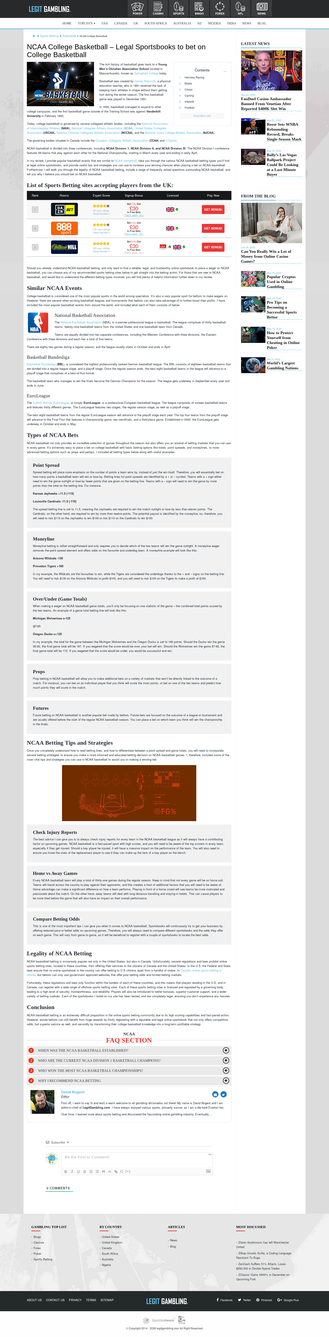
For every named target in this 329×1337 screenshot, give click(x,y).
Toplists (85, 23)
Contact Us (55, 1300)
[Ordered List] (91, 1171)
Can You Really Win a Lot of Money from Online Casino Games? (266, 256)
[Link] (116, 1171)
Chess (188, 89)
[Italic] (72, 1171)
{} (121, 1171)
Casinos (39, 1242)
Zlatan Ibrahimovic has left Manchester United (262, 1244)
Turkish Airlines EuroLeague (51, 402)
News (262, 13)
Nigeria (214, 23)
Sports (178, 13)
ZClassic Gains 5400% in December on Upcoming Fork (262, 1276)
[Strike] (84, 1171)
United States (111, 1236)
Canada (120, 23)
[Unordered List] (97, 1171)
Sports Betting (43, 1259)
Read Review (100, 213)
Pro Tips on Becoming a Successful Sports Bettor (282, 309)
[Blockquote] (103, 1171)
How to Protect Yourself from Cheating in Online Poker (283, 340)
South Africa (155, 23)
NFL (240, 13)
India (231, 23)
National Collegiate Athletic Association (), (103, 128)
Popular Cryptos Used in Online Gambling (281, 282)
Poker (137, 13)
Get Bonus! (213, 209)
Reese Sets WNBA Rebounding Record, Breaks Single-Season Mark (284, 131)
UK (136, 23)
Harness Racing (194, 77)
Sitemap (107, 1300)
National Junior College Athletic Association (173, 132)
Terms (91, 1300)
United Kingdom (112, 1242)
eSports (189, 101)
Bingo (199, 13)
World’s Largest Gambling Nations (282, 365)
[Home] (33, 36)
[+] (128, 1171)
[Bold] (66, 1171)
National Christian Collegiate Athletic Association (88, 132)
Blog (262, 23)
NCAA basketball (126, 160)
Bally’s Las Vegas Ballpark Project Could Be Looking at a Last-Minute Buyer (282, 165)
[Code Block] (110, 1171)
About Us (34, 1300)
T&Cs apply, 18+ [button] (134, 215)
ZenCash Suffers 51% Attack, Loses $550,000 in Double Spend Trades (261, 1265)
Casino (158, 13)
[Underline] (78, 1171)
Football (189, 107)
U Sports (171, 140)
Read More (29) (202, 115)
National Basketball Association (81, 322)
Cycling (189, 95)
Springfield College (146, 73)
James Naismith (145, 81)
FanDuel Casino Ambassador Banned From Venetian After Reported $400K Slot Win (266, 104)
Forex (219, 13)
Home (67, 23)
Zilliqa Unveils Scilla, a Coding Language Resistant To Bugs (263, 1255)
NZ (199, 23)
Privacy (75, 1300)
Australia (182, 23)
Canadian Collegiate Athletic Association (122, 140)
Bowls (188, 83)
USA (105, 23)
